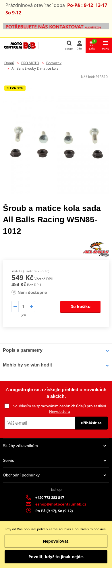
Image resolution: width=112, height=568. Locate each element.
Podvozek (53, 62)
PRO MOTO (30, 62)
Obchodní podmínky (21, 475)
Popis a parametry (23, 350)
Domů (9, 62)
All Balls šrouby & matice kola (35, 68)
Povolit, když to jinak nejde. (56, 556)
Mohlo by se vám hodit (27, 364)
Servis (8, 460)
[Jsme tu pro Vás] (56, 26)
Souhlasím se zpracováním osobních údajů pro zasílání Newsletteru (59, 408)
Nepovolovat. (56, 541)
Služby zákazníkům (20, 445)
